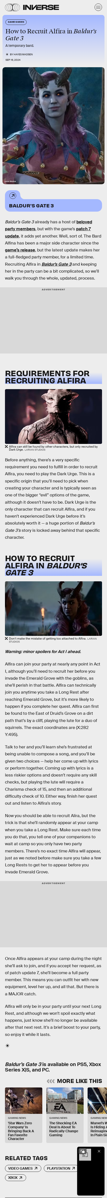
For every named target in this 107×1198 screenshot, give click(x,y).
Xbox (12, 1177)
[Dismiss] (99, 1151)
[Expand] (83, 1151)
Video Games (20, 1168)
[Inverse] (41, 7)
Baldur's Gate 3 (31, 205)
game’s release (20, 250)
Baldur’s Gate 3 (56, 264)
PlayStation (58, 1168)
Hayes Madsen (23, 54)
